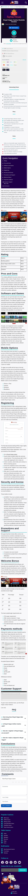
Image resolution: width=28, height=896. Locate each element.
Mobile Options (7, 167)
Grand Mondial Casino (9, 823)
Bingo (5, 841)
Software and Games (9, 165)
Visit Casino (14, 27)
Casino (11, 6)
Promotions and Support (9, 174)
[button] (14, 718)
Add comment (6, 805)
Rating (5, 160)
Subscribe (22, 870)
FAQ (7, 183)
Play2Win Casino (8, 825)
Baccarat (6, 839)
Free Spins (6, 851)
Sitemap (6, 852)
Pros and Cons (7, 163)
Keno (5, 842)
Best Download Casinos (9, 849)
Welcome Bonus (7, 177)
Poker (5, 833)
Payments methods (8, 179)
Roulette (6, 835)
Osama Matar (8, 43)
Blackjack (6, 837)
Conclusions (6, 185)
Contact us (15, 893)
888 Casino (6, 817)
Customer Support (8, 182)
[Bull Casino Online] (14, 2)
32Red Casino (7, 819)
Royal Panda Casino (8, 827)
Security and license (8, 172)
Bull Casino (5, 6)
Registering (6, 170)
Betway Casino (7, 821)
